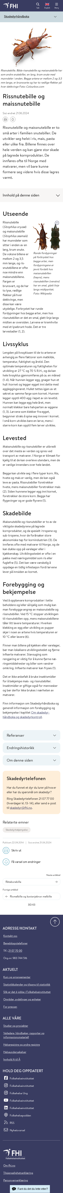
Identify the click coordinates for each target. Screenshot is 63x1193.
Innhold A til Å (11, 1059)
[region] (31, 792)
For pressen (10, 1007)
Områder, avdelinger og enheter (22, 999)
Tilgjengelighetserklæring (18, 1173)
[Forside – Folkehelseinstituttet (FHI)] (10, 5)
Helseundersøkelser (14, 1052)
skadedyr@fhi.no (21, 808)
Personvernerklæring (15, 1180)
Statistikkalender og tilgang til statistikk (26, 984)
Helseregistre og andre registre (21, 1044)
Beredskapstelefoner (15, 943)
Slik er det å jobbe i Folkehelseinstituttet (27, 992)
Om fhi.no (9, 1165)
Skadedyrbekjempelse (17, 829)
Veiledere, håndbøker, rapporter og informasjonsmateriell (23, 1035)
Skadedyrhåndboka (16, 16)
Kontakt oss (10, 936)
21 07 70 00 (15, 950)
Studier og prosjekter (15, 1026)
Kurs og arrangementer (16, 977)
